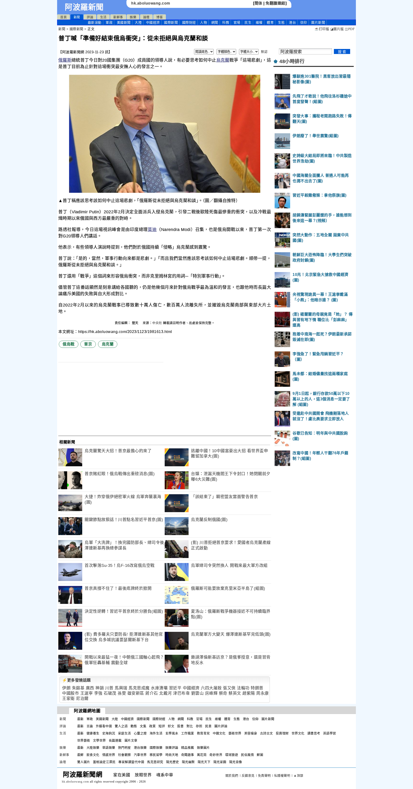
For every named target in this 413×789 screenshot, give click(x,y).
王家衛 (68, 698)
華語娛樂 (108, 747)
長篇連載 (115, 740)
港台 (292, 22)
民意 (208, 726)
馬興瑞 (121, 688)
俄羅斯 (64, 60)
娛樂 (133, 17)
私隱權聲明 (282, 775)
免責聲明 (264, 775)
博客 (159, 17)
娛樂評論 (171, 747)
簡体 (258, 3)
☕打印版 (322, 29)
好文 (171, 726)
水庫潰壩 (159, 688)
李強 (98, 693)
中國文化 (219, 733)
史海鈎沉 (108, 733)
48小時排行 (291, 61)
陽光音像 (235, 762)
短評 (161, 726)
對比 (189, 726)
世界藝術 (83, 740)
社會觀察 (124, 755)
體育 (270, 22)
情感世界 (108, 755)
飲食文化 (93, 755)
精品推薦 (187, 747)
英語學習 (329, 733)
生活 (103, 17)
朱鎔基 (78, 688)
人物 (203, 22)
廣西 (90, 688)
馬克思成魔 (139, 688)
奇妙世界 (215, 755)
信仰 (303, 22)
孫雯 (122, 693)
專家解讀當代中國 (131, 762)
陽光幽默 (188, 762)
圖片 (318, 22)
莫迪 (152, 229)
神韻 (99, 688)
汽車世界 (140, 755)
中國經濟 (153, 22)
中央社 (157, 323)
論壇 (146, 17)
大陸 (138, 22)
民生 (248, 22)
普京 (88, 344)
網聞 (214, 22)
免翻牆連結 (275, 3)
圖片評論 (220, 726)
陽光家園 (219, 762)
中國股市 (70, 693)
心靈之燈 (140, 733)
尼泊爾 (82, 698)
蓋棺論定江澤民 (104, 762)
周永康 (262, 693)
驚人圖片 (83, 762)
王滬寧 (86, 693)
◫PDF (350, 29)
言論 (90, 726)
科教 (225, 22)
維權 (259, 22)
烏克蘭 (222, 60)
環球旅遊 (231, 755)
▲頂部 (298, 775)
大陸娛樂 (93, 747)
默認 (264, 52)
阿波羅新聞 (84, 7)
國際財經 (189, 22)
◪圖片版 (337, 29)
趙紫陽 (248, 693)
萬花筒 (202, 755)
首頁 (63, 17)
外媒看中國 (104, 726)
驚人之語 (121, 726)
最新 (95, 22)
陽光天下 (204, 762)
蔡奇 (223, 693)
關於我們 (231, 775)
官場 (237, 22)
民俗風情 (247, 755)
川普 (109, 688)
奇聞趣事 (187, 755)
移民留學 (156, 755)
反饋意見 (248, 775)
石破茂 (110, 693)
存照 (199, 726)
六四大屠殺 (211, 688)
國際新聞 (171, 22)
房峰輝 (211, 693)
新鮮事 (118, 17)
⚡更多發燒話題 (76, 680)
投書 (180, 726)
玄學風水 (171, 733)
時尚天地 (171, 755)
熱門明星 (124, 747)
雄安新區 (135, 693)
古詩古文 (266, 733)
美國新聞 (124, 22)
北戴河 (165, 693)
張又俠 (229, 688)
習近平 (175, 688)
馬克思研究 (155, 762)
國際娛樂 (156, 747)
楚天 (136, 323)
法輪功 (243, 688)
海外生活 (156, 733)
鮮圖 (260, 755)
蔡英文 (234, 693)
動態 (133, 726)
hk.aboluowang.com (150, 3)
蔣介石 (151, 693)
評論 (90, 17)
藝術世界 (234, 733)
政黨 (152, 726)
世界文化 (298, 733)
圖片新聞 (267, 719)
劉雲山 (197, 693)
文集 (143, 726)
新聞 (77, 17)
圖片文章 (131, 740)
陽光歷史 (172, 762)
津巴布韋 (181, 693)
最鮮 (80, 755)
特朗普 (257, 688)
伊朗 (66, 688)
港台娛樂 (140, 747)
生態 (281, 22)
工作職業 (187, 733)
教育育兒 (203, 733)
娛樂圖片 (203, 747)
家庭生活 (124, 733)
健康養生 (93, 733)
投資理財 (282, 733)
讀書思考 (313, 733)
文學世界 (99, 740)
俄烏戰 (69, 344)
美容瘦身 (250, 733)
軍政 (109, 22)
